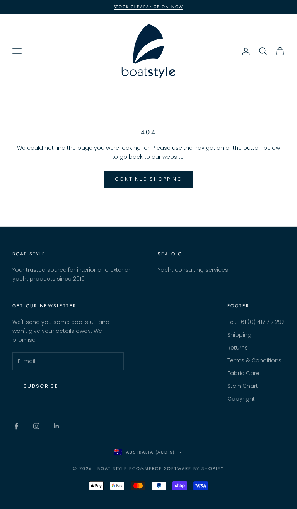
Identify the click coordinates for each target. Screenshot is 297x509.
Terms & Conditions (254, 360)
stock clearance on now (149, 7)
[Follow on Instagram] (36, 426)
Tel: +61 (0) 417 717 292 (256, 322)
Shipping (239, 335)
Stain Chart (242, 386)
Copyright (241, 399)
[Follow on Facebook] (16, 426)
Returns (237, 347)
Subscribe (41, 386)
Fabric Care (243, 373)
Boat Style (29, 253)
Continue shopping (148, 179)
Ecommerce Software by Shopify (176, 468)
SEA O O (170, 253)
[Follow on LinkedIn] (56, 426)
